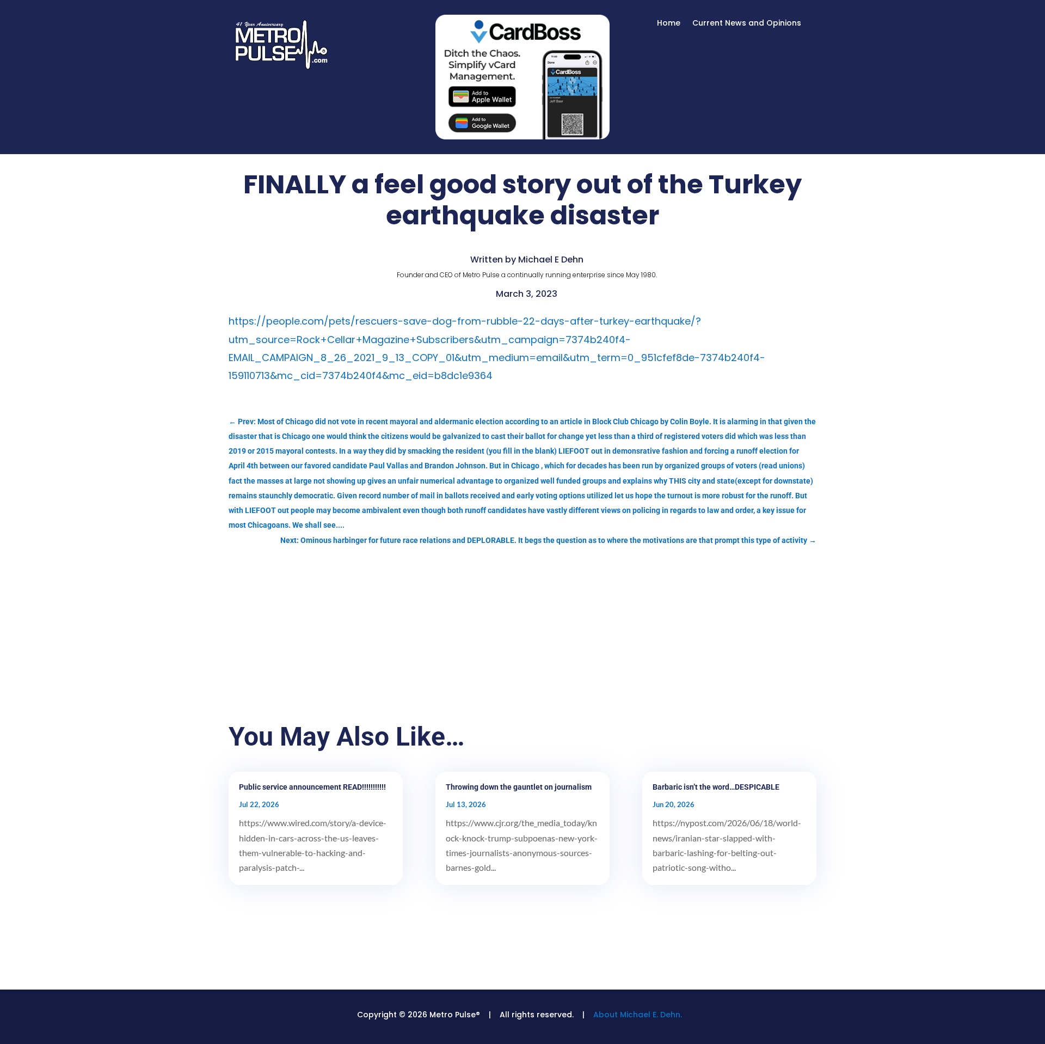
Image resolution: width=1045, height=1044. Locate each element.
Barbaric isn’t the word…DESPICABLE (716, 787)
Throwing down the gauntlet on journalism (519, 787)
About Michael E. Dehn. (637, 1014)
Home (668, 23)
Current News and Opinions (746, 23)
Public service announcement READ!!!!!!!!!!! (312, 787)
